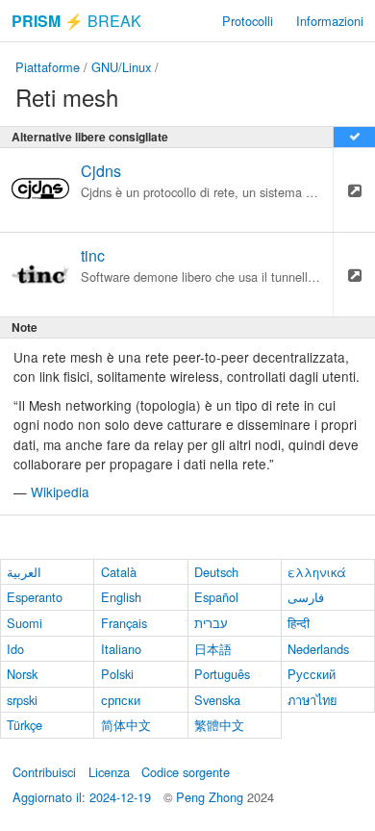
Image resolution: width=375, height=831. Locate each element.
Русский (312, 674)
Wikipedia (60, 491)
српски (120, 700)
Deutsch (216, 572)
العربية (24, 572)
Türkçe (24, 725)
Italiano (121, 649)
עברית (211, 623)
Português (222, 674)
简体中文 (126, 725)
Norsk (22, 674)
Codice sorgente (185, 772)
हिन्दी (299, 623)
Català (119, 572)
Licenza (109, 772)
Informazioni (329, 21)
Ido (15, 649)
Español (216, 597)
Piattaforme (47, 67)
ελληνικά (317, 572)
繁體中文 (219, 725)
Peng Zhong (211, 797)
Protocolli (247, 21)
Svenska (217, 700)
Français (124, 623)
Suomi (24, 623)
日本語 (213, 649)
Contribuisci (44, 772)
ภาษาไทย (313, 700)
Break (76, 21)
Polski (117, 674)
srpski (22, 700)
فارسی (306, 597)
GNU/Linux (121, 67)
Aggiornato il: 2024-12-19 (81, 797)
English (121, 597)
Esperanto (34, 597)
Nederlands (318, 649)
